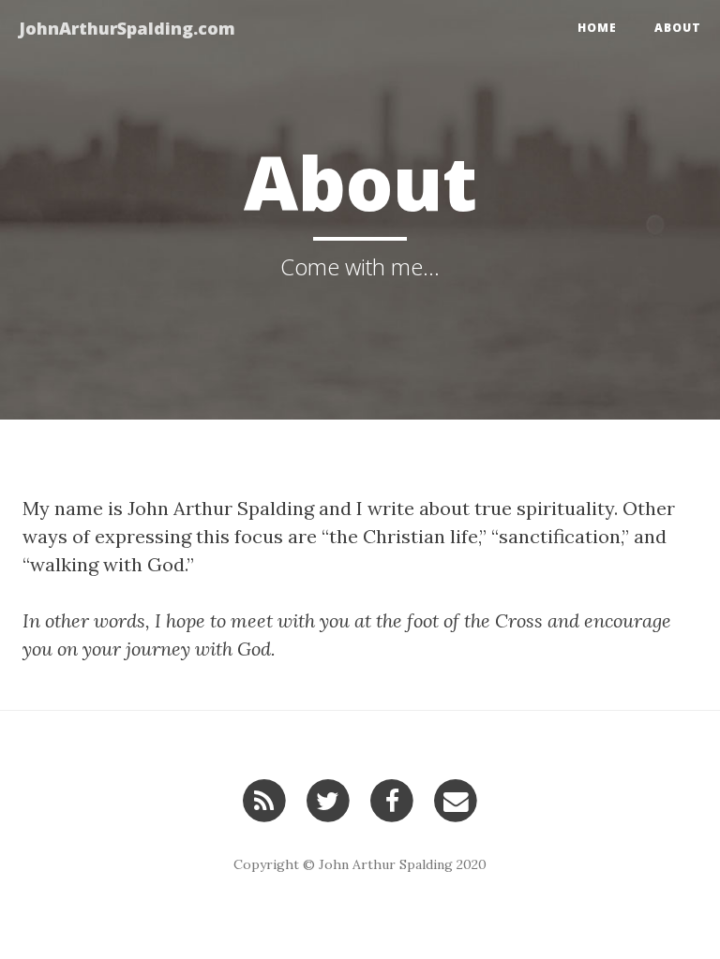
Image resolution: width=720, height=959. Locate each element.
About (677, 28)
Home (597, 28)
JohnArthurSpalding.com (127, 28)
